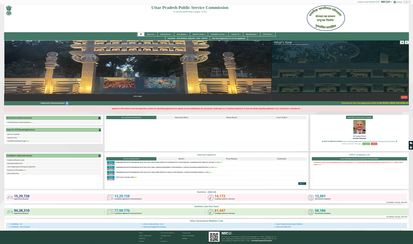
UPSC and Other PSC (283, 227)
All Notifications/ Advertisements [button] (18, 122)
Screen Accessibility (188, 236)
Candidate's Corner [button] (217, 34)
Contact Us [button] (235, 34)
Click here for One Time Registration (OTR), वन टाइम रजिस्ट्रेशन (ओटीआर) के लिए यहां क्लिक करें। (349, 103)
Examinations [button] (165, 34)
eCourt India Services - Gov (153, 224)
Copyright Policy (165, 236)
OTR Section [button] (267, 34)
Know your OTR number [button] (15, 170)
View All (214, 97)
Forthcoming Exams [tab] (131, 159)
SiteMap (184, 238)
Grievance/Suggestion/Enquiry (154, 227)
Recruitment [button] (181, 34)
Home (141, 233)
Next (407, 71)
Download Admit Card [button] (14, 163)
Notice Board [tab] (231, 117)
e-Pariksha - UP (16, 224)
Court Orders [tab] (281, 117)
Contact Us (163, 241)
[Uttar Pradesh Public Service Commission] (9, 10)
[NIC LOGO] (231, 233)
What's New (283, 42)
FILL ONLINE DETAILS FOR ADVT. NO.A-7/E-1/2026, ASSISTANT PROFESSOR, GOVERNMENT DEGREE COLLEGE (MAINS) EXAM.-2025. (164, 132)
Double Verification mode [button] (15, 160)
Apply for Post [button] (12, 138)
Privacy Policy (186, 233)
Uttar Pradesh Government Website (289, 224)
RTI (161, 238)
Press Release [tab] (231, 159)
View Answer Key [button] (13, 173)
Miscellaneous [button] (251, 34)
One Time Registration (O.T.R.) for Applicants (228, 38)
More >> (302, 183)
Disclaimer (142, 238)
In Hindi (374, 144)
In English (366, 144)
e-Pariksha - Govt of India (20, 227)
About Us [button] (150, 34)
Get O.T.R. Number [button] (13, 134)
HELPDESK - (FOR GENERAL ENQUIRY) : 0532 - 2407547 (187, 38)
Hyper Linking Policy (145, 236)
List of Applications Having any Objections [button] (21, 167)
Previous (6, 71)
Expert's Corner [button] (198, 34)
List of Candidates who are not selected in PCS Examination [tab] (359, 159)
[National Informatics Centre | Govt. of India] (386, 2)
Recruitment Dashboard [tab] (131, 117)
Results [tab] (181, 159)
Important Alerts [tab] (181, 117)
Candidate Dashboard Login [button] (16, 141)
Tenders (141, 241)
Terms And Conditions (167, 233)
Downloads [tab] (281, 159)
